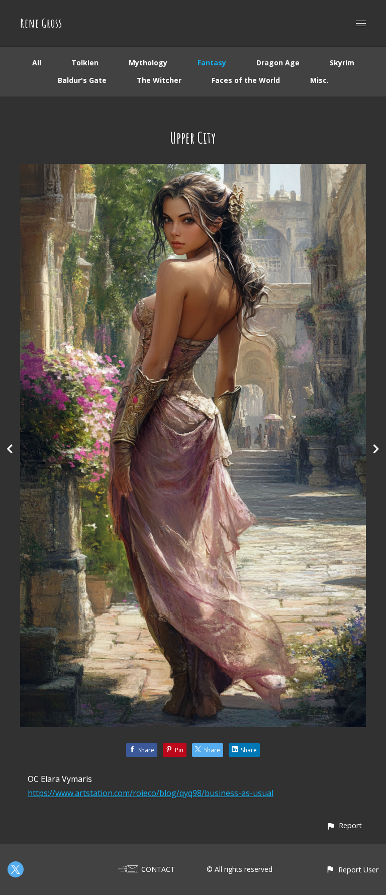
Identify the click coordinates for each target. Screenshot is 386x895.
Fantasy (212, 62)
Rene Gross (41, 23)
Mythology (148, 62)
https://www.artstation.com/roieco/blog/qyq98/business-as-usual (150, 793)
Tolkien (85, 62)
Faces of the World (246, 80)
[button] (344, 825)
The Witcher (159, 80)
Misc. (319, 80)
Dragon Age (278, 62)
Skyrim (342, 62)
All (36, 62)
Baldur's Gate (82, 80)
